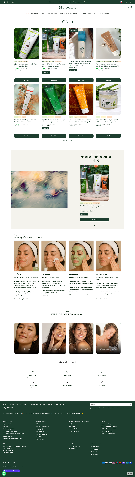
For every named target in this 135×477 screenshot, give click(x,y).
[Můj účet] (124, 7)
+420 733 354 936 (74, 446)
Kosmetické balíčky (38, 13)
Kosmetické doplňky (78, 13)
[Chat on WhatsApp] (4, 473)
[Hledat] (128, 7)
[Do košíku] (26, 80)
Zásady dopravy (8, 436)
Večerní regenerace (107, 431)
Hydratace (72, 426)
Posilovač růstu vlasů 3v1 (108, 433)
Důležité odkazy (7, 421)
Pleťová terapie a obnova (108, 429)
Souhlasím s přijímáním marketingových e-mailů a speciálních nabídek (111, 408)
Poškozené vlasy (74, 431)
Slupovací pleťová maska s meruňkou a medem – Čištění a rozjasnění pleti (81, 121)
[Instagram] (7, 2)
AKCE (27, 13)
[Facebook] (4, 2)
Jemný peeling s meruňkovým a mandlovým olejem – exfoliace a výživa (108, 65)
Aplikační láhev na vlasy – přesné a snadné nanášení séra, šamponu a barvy (80, 63)
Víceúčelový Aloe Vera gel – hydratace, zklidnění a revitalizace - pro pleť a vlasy (108, 121)
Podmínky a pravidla (9, 429)
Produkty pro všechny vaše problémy (79, 421)
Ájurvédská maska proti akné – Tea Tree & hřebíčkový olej (25, 65)
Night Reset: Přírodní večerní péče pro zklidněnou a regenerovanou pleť (54, 121)
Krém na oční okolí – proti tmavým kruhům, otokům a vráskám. (25, 121)
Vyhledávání (6, 424)
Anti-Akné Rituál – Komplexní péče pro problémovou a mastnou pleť (54, 65)
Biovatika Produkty (41, 421)
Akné (70, 424)
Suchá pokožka (73, 429)
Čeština (5, 462)
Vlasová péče (63, 13)
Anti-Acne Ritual (106, 424)
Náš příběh (92, 13)
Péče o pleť (52, 13)
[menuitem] (122, 2)
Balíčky (103, 421)
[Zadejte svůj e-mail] (130, 404)
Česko (13, 462)
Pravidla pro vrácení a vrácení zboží (13, 433)
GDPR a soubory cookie (10, 431)
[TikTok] (10, 2)
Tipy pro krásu (103, 13)
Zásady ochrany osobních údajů (12, 438)
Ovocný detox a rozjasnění (109, 426)
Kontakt (5, 426)
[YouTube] (12, 2)
